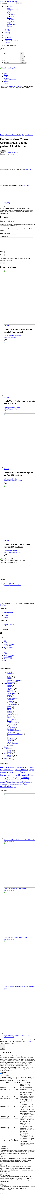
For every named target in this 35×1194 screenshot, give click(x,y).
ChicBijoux (29, 775)
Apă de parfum (4, 135)
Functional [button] (3, 1146)
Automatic (6, 770)
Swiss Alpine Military (14, 784)
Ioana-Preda (7, 780)
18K (22, 55)
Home (2, 86)
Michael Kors (27, 780)
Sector (30, 782)
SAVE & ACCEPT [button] (5, 1190)
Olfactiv (30, 135)
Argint (27, 767)
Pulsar (20, 782)
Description (7, 202)
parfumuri (23, 62)
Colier (8, 778)
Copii (11, 777)
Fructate (20, 86)
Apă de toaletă (8, 335)
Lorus (22, 780)
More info (28, 169)
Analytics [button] (2, 1163)
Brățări (31, 770)
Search (19, 3)
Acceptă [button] (11, 1043)
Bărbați (11, 135)
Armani (32, 767)
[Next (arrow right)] (2, 1193)
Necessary (5, 1074)
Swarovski (5, 784)
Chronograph (3, 778)
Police (17, 782)
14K (22, 53)
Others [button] (2, 1183)
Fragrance (25, 135)
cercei (22, 60)
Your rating (3, 233)
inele (22, 59)
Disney (14, 778)
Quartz (27, 782)
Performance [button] (3, 1155)
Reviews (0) (7, 204)
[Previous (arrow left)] (0, 1193)
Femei (9, 480)
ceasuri (23, 57)
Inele (1, 780)
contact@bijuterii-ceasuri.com (12, 585)
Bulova (2, 772)
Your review (4, 236)
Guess (30, 778)
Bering (12, 770)
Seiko (1, 784)
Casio (11, 772)
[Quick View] (5, 341)
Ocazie (2, 782)
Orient (14, 782)
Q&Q (24, 782)
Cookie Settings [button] (4, 1043)
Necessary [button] (3, 1072)
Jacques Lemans (15, 780)
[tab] (19, 202)
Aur (1, 770)
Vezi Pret (3, 150)
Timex (21, 784)
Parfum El (15, 152)
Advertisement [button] (4, 1173)
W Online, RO (9, 583)
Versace (25, 784)
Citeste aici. (29, 1041)
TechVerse (3, 605)
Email (2, 255)
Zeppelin (14, 787)
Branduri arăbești (10, 86)
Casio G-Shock (16, 772)
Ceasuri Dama (17, 775)
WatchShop (6, 786)
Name (2, 251)
